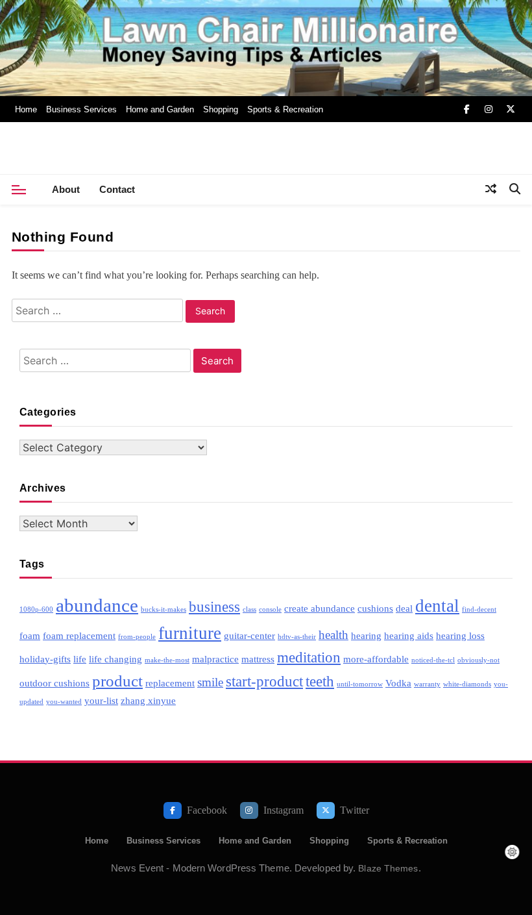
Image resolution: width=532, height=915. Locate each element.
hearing (366, 635)
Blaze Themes (388, 868)
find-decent (479, 609)
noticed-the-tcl (433, 660)
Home (26, 109)
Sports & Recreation (285, 109)
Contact (117, 189)
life (79, 658)
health (333, 635)
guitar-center (249, 635)
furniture (189, 633)
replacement (170, 682)
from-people (137, 636)
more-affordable (376, 658)
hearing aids (408, 635)
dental (437, 606)
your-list (101, 700)
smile (210, 682)
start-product (264, 681)
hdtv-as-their (297, 636)
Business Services (81, 109)
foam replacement (79, 635)
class (249, 609)
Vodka (398, 682)
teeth (320, 681)
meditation (309, 657)
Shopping (220, 109)
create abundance (319, 608)
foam (29, 635)
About (66, 189)
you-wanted (64, 701)
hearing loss (460, 635)
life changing (115, 658)
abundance (97, 605)
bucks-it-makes (163, 609)
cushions (375, 608)
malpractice (215, 658)
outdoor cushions (54, 682)
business (214, 607)
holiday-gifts (45, 658)
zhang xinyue (148, 700)
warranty (427, 684)
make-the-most (167, 660)
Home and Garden (160, 109)
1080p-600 (36, 609)
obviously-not (478, 660)
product (117, 680)
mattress (257, 658)
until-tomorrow (360, 684)
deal (404, 608)
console (270, 609)
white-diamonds (467, 684)
